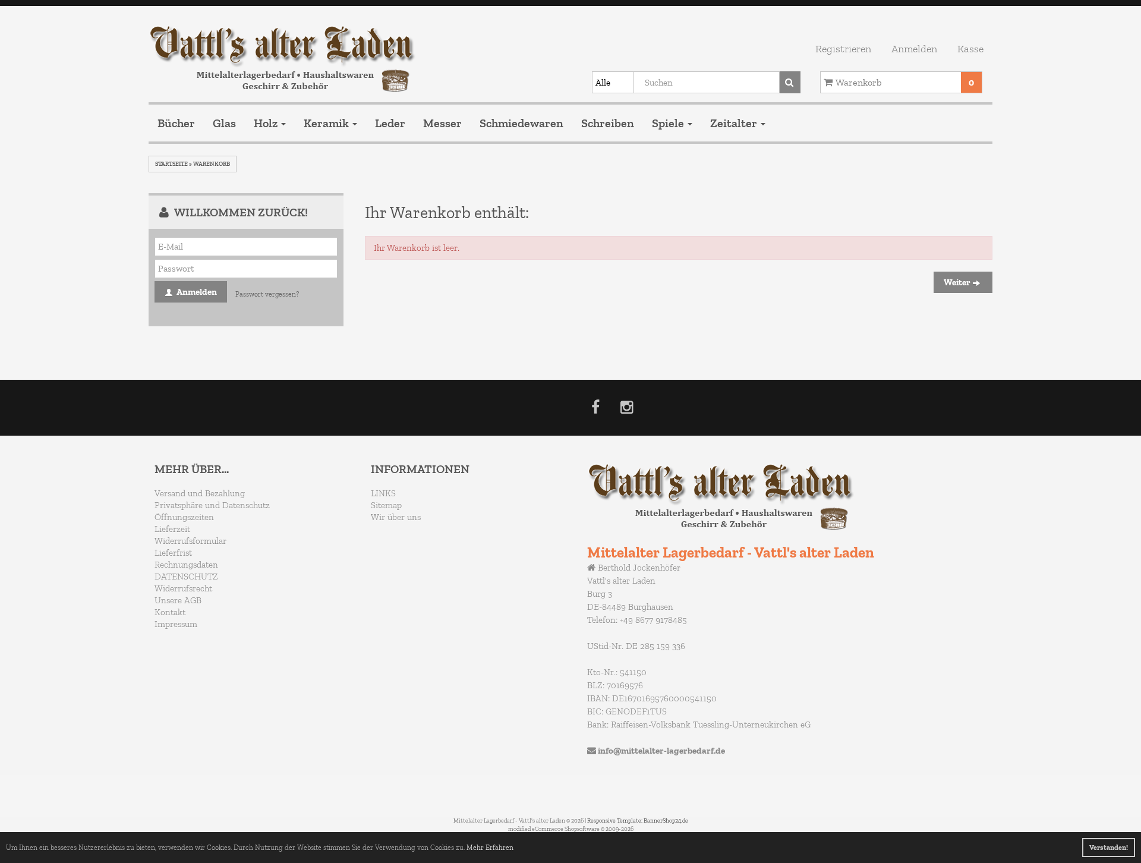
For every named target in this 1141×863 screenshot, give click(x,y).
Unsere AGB (178, 600)
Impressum (176, 624)
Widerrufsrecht (183, 588)
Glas (224, 123)
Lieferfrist (173, 552)
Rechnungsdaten (186, 564)
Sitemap (386, 505)
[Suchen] (790, 82)
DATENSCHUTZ (186, 576)
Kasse (970, 48)
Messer (442, 123)
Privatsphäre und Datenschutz (212, 505)
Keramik (327, 123)
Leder (390, 123)
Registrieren (843, 48)
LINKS (383, 493)
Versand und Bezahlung (200, 493)
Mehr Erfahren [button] (490, 847)
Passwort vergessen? (267, 294)
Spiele (669, 123)
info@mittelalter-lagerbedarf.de (661, 750)
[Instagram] (626, 409)
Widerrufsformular (190, 541)
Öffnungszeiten (184, 517)
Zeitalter (734, 123)
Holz (267, 123)
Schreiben (607, 123)
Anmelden (914, 48)
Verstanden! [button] (1108, 847)
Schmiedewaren (521, 123)
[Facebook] (595, 409)
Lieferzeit (172, 529)
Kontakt (170, 612)
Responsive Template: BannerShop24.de (637, 820)
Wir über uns (396, 517)
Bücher (176, 123)
